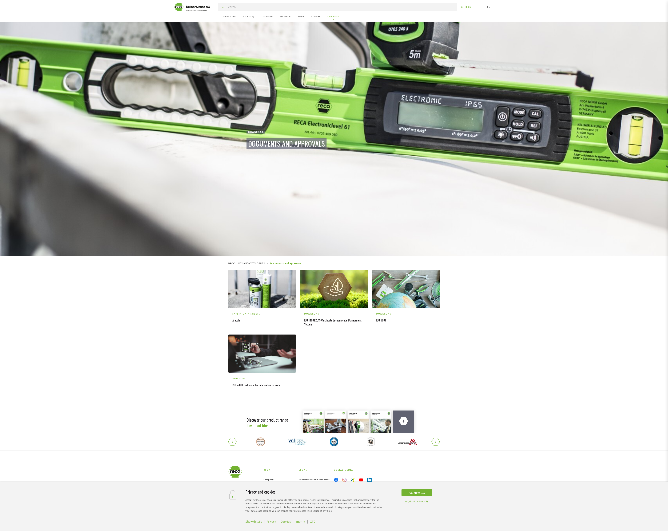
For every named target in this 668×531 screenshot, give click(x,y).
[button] (235, 441)
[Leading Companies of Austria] (407, 441)
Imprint (300, 522)
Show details (253, 522)
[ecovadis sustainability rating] (260, 441)
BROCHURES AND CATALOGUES (246, 263)
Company (268, 479)
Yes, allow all (417, 492)
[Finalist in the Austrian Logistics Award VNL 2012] (297, 441)
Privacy (271, 522)
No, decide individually (416, 501)
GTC (312, 522)
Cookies (286, 522)
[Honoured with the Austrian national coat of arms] (370, 441)
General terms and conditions (314, 479)
